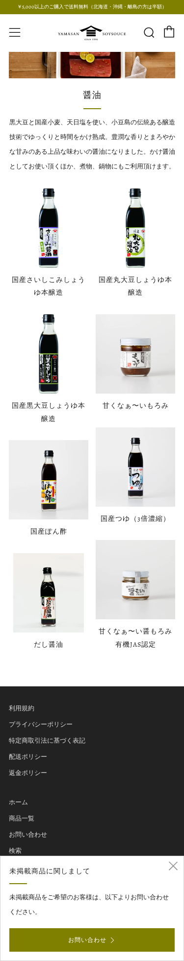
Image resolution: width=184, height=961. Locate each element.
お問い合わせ (28, 834)
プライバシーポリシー (41, 724)
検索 (15, 850)
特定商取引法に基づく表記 (47, 740)
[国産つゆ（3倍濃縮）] (135, 467)
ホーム (18, 802)
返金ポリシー (28, 773)
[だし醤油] (48, 593)
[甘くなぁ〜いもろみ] (135, 354)
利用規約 (21, 708)
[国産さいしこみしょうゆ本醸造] (48, 228)
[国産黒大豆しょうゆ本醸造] (48, 354)
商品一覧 (21, 818)
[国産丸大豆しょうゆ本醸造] (135, 228)
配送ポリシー (28, 756)
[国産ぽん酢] (48, 479)
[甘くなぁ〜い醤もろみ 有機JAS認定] (135, 579)
